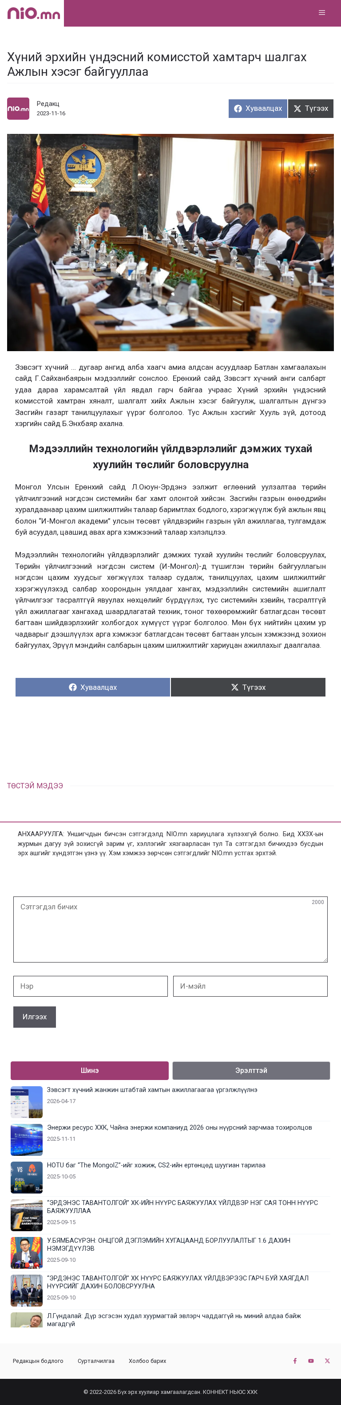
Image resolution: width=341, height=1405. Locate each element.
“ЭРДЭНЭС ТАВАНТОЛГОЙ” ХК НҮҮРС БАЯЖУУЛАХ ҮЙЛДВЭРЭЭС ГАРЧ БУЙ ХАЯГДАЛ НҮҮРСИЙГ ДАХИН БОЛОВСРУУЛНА (178, 1282)
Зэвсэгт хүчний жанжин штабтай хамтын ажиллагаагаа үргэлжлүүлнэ (152, 1090)
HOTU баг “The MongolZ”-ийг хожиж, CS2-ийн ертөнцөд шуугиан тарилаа (156, 1165)
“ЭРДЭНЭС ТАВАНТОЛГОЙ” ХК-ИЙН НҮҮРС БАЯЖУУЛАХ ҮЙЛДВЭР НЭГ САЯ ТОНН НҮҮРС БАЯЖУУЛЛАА (182, 1207)
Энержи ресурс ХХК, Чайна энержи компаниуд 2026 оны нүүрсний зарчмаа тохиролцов (179, 1127)
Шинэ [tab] (90, 1070)
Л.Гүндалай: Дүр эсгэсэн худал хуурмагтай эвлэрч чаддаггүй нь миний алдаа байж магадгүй (174, 1320)
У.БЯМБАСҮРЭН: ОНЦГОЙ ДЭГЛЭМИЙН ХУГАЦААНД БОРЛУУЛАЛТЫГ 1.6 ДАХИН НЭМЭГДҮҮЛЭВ (168, 1244)
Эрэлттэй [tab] (251, 1070)
